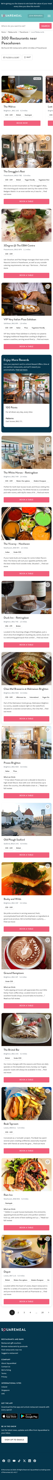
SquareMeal (11, 16)
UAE (3, 1393)
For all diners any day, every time (19, 412)
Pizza (26, 328)
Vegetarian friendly (38, 328)
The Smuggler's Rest (14, 171)
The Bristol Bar (11, 1050)
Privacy (4, 1376)
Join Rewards (36, 16)
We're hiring (6, 1370)
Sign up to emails (14, 1439)
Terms (3, 1373)
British (18, 115)
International (34, 697)
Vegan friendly (30, 180)
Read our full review (12, 998)
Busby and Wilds (12, 899)
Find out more (43, 339)
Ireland (4, 1387)
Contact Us (5, 1366)
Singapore (5, 1390)
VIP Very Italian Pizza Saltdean (20, 319)
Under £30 (17, 552)
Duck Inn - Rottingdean (16, 618)
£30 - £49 (9, 115)
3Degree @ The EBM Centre (19, 245)
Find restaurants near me (11, 1350)
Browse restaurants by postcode (14, 1346)
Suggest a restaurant (9, 1353)
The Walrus (9, 107)
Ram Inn (8, 1195)
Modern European (40, 481)
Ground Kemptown (14, 973)
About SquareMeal (8, 1363)
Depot (7, 1272)
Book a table (26, 201)
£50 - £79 (8, 626)
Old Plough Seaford (14, 840)
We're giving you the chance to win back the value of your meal (26, 5)
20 (42, 1312)
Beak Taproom (11, 1124)
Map (28, 57)
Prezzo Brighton (12, 763)
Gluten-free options (23, 481)
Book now (22, 123)
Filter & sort (12, 58)
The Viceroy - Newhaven (17, 544)
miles (31, 48)
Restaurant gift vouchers (11, 1343)
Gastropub (28, 115)
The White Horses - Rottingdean (21, 473)
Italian (18, 328)
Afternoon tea (21, 697)
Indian (7, 552)
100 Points (11, 407)
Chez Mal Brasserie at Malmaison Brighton (26, 689)
